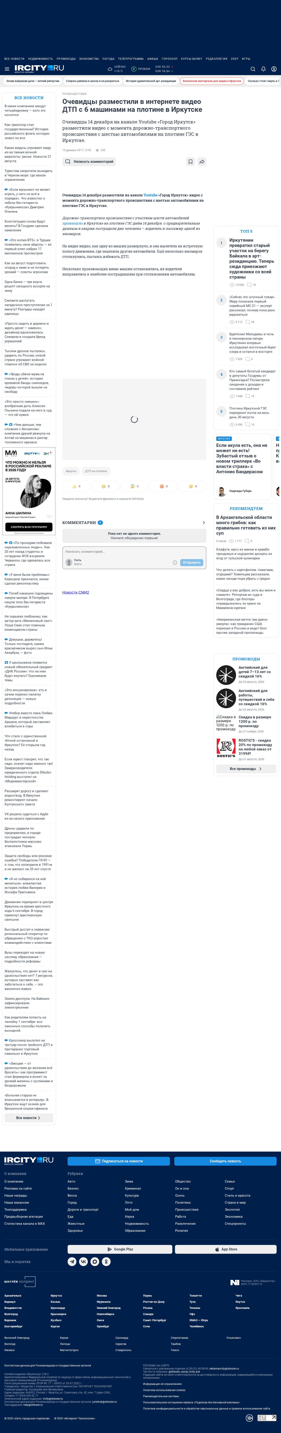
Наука (129, 1217)
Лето (129, 1203)
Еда (70, 1217)
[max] (94, 1261)
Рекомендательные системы (161, 1396)
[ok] (106, 1261)
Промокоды (66, 58)
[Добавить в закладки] (190, 161)
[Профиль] (274, 69)
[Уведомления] (263, 69)
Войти (78, 564)
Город (72, 1203)
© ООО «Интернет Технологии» (74, 1418)
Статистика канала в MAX (24, 1224)
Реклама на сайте (18, 1188)
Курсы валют (191, 58)
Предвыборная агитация (23, 1217)
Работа (180, 1217)
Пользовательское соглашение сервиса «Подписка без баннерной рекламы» (191, 1402)
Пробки (141, 69)
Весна (72, 1195)
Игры (246, 58)
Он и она (182, 1188)
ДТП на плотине (96, 471)
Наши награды (15, 1195)
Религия (181, 1231)
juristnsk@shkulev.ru (104, 1401)
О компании (13, 1181)
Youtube (150, 195)
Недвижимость (40, 58)
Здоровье (75, 1231)
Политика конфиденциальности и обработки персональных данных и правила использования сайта (206, 1408)
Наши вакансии (16, 1203)
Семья (230, 1181)
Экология (232, 1210)
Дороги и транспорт (83, 1210)
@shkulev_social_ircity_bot (184, 1371)
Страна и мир (235, 1203)
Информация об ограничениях (162, 1384)
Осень (180, 1195)
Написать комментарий (93, 161)
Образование (135, 1231)
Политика (183, 1203)
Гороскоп (170, 58)
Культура (132, 1195)
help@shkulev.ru (33, 1404)
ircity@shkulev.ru (53, 1398)
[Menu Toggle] (7, 69)
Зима (129, 1181)
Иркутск (71, 471)
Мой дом (132, 1210)
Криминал (133, 1188)
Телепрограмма (131, 58)
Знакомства (89, 58)
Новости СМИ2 (75, 592)
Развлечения (185, 1224)
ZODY (234, 58)
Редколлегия (216, 58)
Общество (183, 1181)
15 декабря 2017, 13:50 (76, 150)
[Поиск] (253, 69)
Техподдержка (15, 1210)
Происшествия (186, 1210)
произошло (72, 223)
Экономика (234, 1217)
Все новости (14, 58)
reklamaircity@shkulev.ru (224, 1368)
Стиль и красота (237, 1195)
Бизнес (73, 1188)
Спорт (229, 1188)
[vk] (83, 1261)
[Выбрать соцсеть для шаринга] (202, 161)
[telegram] (72, 1261)
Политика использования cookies (164, 1390)
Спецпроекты (235, 1224)
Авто (71, 1181)
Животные (76, 1224)
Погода (109, 58)
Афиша (152, 58)
